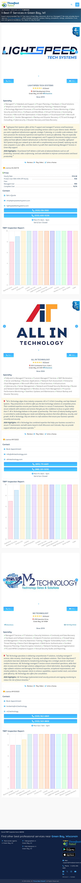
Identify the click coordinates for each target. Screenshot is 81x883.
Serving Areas (71, 625)
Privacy (66, 877)
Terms (72, 877)
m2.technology (12, 711)
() (45, 88)
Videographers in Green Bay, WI (29, 842)
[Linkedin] (63, 874)
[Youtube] (75, 871)
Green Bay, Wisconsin (65, 836)
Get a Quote (11, 195)
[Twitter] (67, 871)
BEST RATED (5, 10)
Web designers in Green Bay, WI (29, 847)
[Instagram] (71, 871)
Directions (48, 93)
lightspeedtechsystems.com (18, 206)
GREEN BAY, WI (15, 10)
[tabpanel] (40, 53)
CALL (9, 81)
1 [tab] (38, 350)
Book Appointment (13, 449)
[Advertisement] (40, 815)
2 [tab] (40, 350)
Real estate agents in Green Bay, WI (9, 842)
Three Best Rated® (39, 881)
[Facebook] (63, 871)
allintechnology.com (14, 459)
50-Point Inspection (14, 18)
